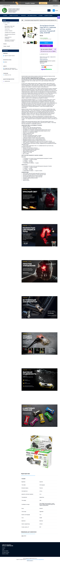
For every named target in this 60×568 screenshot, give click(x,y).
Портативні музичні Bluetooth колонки (10, 35)
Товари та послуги (13, 15)
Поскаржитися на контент (30, 559)
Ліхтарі (6, 24)
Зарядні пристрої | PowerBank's (8, 38)
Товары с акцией (6, 46)
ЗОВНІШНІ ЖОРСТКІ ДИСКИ (10, 32)
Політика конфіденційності (39, 559)
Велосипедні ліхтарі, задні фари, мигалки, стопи (9, 27)
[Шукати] (49, 10)
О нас (3, 549)
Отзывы (40, 15)
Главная (3, 547)
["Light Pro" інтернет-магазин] (4, 12)
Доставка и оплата (32, 15)
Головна (5, 15)
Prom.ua (35, 558)
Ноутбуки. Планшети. (8, 30)
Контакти (23, 15)
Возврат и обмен (48, 15)
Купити (46, 42)
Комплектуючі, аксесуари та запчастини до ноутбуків (10, 40)
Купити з (44, 45)
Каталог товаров (6, 22)
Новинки (5, 43)
